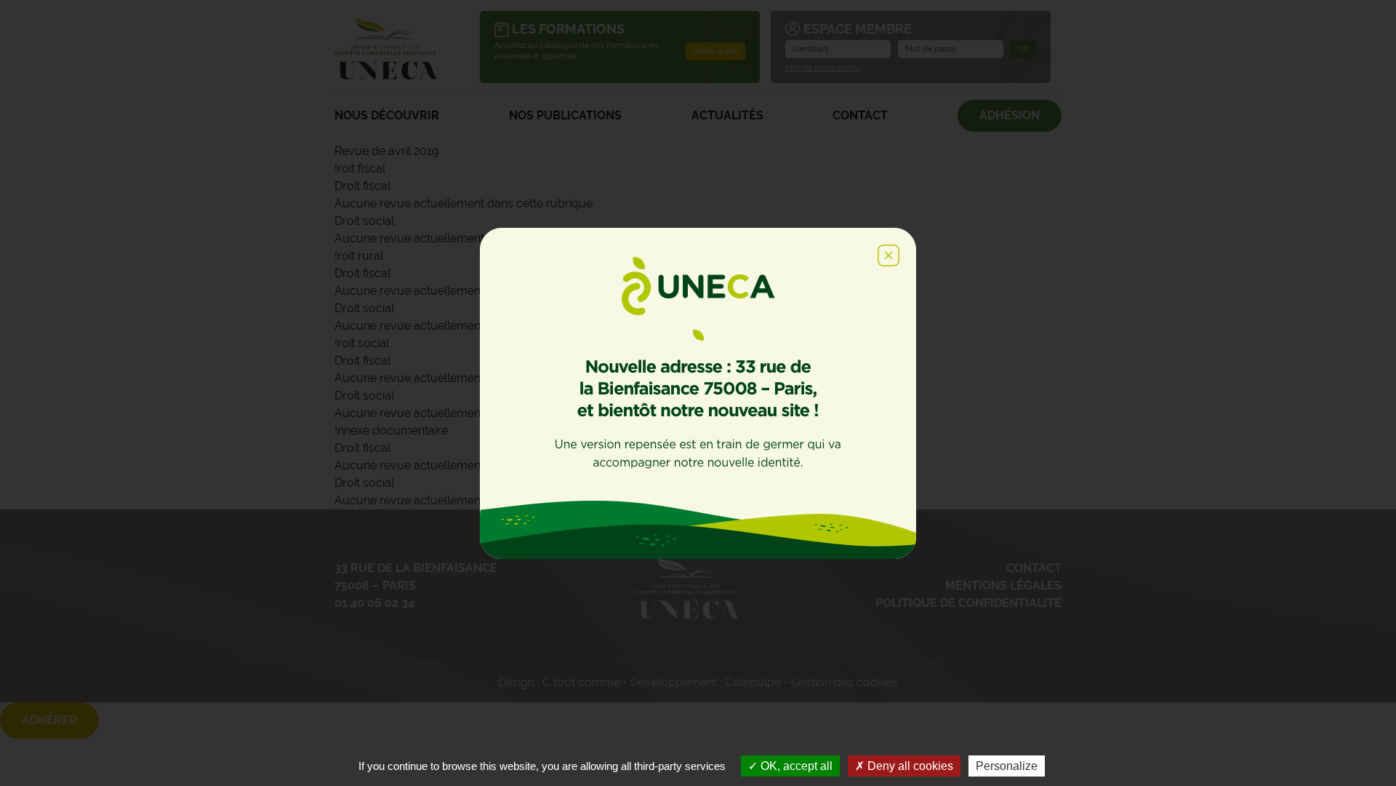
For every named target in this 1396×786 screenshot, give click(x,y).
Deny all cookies (909, 766)
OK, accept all (795, 766)
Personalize (1007, 766)
